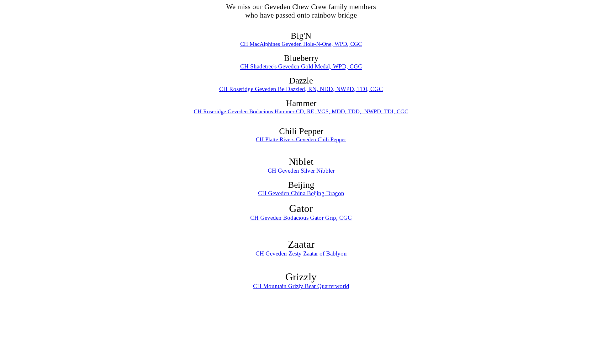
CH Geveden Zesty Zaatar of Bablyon (301, 253)
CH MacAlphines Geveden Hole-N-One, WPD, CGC (301, 44)
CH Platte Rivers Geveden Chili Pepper (301, 139)
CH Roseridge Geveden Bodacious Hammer (245, 111)
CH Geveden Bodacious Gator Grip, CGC (301, 217)
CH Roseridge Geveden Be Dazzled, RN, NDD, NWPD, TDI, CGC (301, 89)
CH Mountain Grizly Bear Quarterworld (301, 286)
